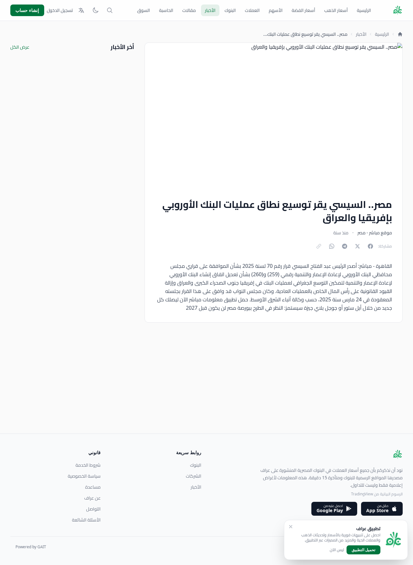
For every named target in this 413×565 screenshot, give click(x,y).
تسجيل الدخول (60, 10)
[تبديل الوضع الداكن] (95, 10)
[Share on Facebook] (370, 246)
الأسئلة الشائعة (86, 520)
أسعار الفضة (303, 10)
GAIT (41, 546)
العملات (252, 10)
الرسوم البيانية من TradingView (377, 494)
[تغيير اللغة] (81, 10)
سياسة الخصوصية (84, 476)
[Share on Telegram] (344, 246)
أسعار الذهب (336, 10)
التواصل (93, 509)
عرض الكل (19, 47)
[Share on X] (357, 246)
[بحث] (110, 10)
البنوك (230, 10)
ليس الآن (337, 549)
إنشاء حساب (27, 10)
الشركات (193, 476)
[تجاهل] (291, 527)
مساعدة (93, 487)
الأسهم (276, 10)
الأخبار (210, 10)
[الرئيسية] (400, 34)
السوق (143, 10)
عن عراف (92, 498)
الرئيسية (364, 10)
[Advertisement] (209, 388)
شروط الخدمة (88, 465)
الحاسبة (166, 10)
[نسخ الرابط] (319, 246)
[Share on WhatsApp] (332, 246)
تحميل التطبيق (363, 549)
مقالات (189, 10)
